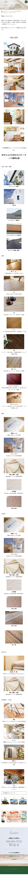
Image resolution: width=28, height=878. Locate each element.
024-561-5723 (14, 841)
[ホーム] (1, 11)
